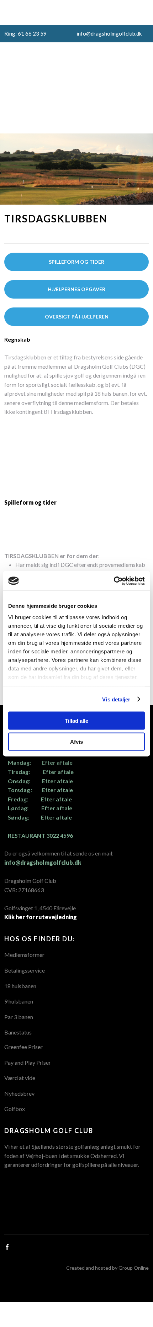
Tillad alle (76, 721)
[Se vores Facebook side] (76, 102)
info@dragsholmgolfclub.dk (42, 862)
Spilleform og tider (30, 502)
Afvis (76, 741)
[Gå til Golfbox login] (76, 118)
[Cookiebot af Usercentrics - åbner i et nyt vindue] (114, 580)
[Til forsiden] (66, 69)
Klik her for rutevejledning (40, 916)
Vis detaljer (116, 699)
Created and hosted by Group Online (107, 1268)
